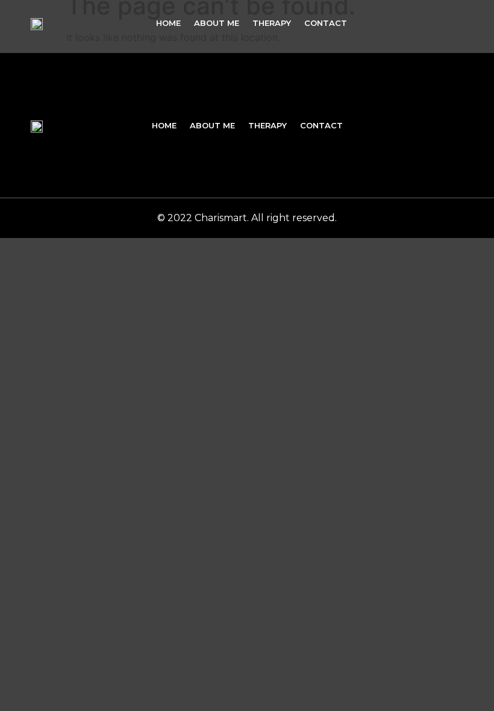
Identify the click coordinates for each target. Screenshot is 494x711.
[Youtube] (457, 22)
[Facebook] (406, 22)
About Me (216, 23)
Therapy (271, 23)
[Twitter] (432, 22)
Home (168, 23)
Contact (325, 23)
